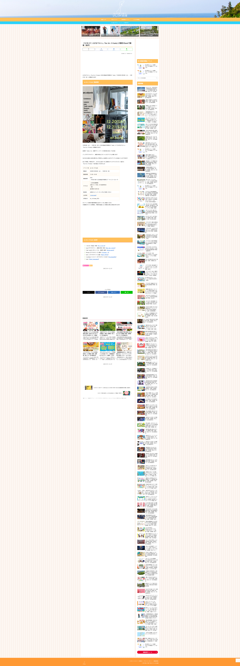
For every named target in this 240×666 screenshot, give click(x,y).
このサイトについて (134, 661)
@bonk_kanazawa (93, 259)
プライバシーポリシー (148, 661)
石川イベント (86, 265)
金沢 (91, 265)
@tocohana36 (112, 257)
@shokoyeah (110, 250)
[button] (157, 78)
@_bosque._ (105, 252)
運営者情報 (156, 661)
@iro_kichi (101, 245)
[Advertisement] (108, 64)
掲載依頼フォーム (147, 652)
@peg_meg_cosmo (110, 248)
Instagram (92, 195)
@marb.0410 (104, 254)
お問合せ (140, 661)
